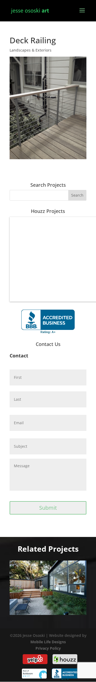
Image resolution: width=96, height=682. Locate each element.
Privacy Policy (48, 648)
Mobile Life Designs (48, 641)
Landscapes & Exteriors (30, 50)
